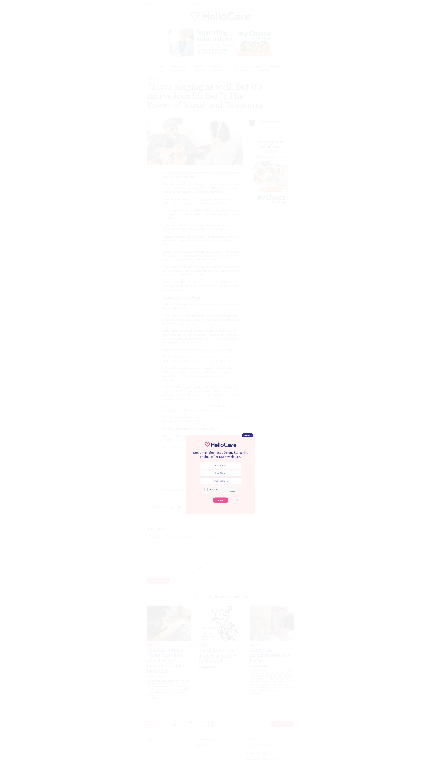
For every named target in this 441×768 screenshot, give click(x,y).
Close (247, 435)
